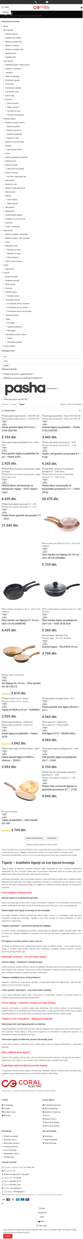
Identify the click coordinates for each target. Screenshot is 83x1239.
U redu (7, 1236)
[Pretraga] (79, 7)
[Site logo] (41, 7)
